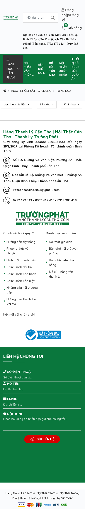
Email (11, 399)
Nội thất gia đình (60, 242)
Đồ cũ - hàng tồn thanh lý (61, 274)
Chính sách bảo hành (21, 274)
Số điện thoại (19, 372)
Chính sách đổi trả (19, 267)
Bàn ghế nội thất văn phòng (63, 250)
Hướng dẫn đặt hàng (21, 242)
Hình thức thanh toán (21, 260)
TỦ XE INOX (63, 91)
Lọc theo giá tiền (15, 104)
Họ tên (12, 383)
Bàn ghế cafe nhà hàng (61, 262)
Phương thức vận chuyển (18, 250)
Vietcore (67, 498)
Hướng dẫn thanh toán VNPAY (22, 301)
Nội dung (14, 414)
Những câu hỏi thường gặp (22, 290)
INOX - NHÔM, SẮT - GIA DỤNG (31, 91)
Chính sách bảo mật (20, 281)
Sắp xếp (45, 104)
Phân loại (70, 104)
